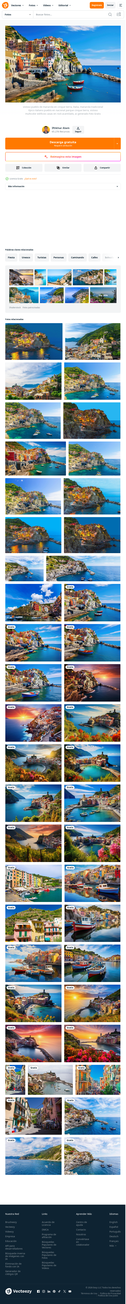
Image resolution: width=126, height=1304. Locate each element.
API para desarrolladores (14, 1246)
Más (109, 1244)
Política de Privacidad (108, 1293)
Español (111, 1225)
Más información (16, 184)
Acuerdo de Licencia (47, 1222)
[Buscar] (110, 14)
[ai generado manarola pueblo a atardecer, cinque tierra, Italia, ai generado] (33, 721)
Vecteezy (10, 1225)
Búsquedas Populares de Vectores (48, 1243)
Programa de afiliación (48, 1234)
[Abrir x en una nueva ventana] (64, 1290)
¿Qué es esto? (30, 178)
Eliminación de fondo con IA (13, 1263)
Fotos (32, 5)
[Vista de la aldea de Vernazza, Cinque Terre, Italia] (50, 1078)
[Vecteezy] (5, 5)
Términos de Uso (110, 1291)
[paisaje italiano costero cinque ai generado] (35, 457)
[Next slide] (113, 256)
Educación (11, 1239)
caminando (77, 255)
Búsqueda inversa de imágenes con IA (15, 1254)
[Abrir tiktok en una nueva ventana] (59, 1290)
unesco (26, 255)
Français (111, 1239)
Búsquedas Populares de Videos (48, 1263)
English (111, 1220)
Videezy (9, 1229)
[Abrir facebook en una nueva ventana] (38, 1290)
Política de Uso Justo (105, 1296)
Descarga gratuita (63, 143)
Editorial (63, 5)
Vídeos (47, 5)
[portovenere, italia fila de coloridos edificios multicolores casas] (33, 881)
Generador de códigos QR (13, 1271)
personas (58, 255)
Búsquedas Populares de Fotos (48, 1253)
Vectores (16, 5)
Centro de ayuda (79, 1222)
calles (94, 255)
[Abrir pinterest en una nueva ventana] (54, 1290)
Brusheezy (11, 1220)
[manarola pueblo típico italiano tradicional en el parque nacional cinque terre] (92, 379)
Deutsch (111, 1234)
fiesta (11, 255)
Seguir (78, 131)
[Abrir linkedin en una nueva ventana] (49, 1290)
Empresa (10, 1234)
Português (112, 1229)
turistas (41, 255)
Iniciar (110, 5)
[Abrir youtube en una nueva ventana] (70, 1290)
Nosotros (79, 1232)
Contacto (79, 1228)
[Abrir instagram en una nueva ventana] (43, 1290)
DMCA (44, 1228)
